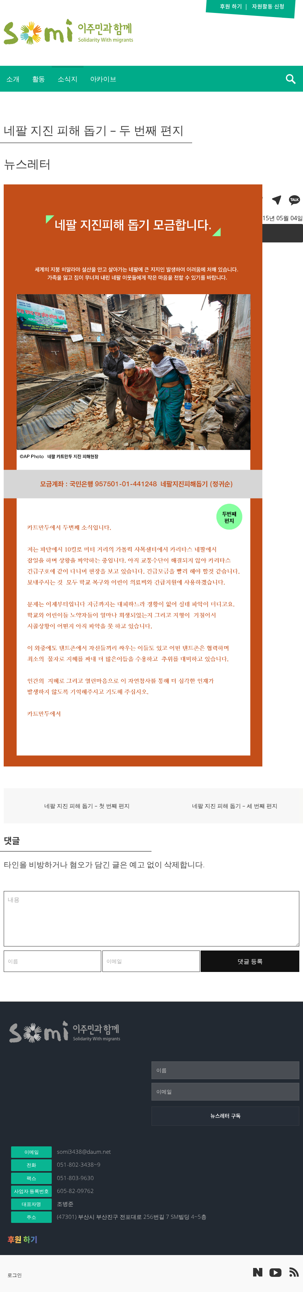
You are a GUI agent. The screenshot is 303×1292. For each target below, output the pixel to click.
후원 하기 (22, 1239)
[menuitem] (13, 79)
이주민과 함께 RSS (294, 1272)
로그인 (14, 1275)
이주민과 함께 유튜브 (275, 1272)
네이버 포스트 (257, 1272)
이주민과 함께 (68, 32)
